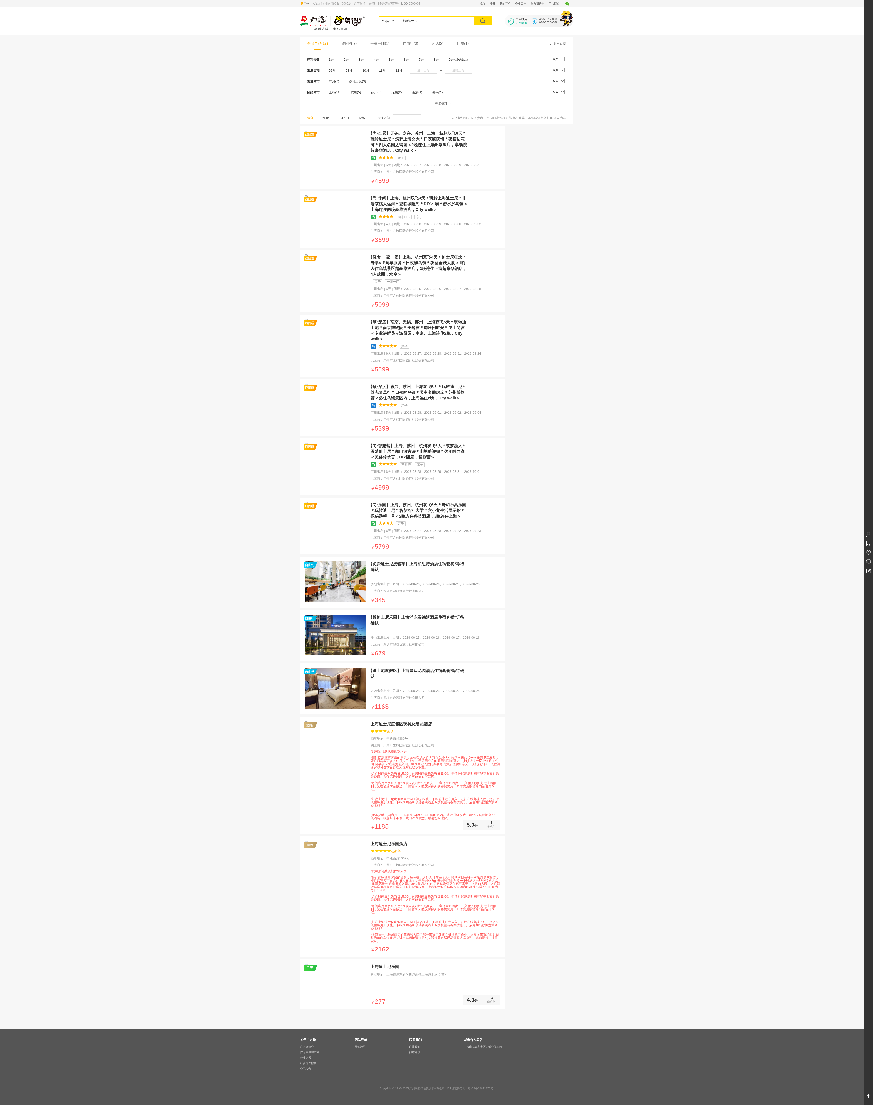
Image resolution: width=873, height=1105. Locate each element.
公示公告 (305, 1068)
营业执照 (305, 1057)
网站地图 (360, 1046)
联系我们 (414, 1046)
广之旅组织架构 (309, 1052)
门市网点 (554, 3)
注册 (492, 3)
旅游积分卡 (537, 3)
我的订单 (505, 3)
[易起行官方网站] (332, 18)
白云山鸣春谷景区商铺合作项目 (483, 1046)
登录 (482, 3)
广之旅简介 (307, 1046)
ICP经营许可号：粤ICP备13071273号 (470, 1088)
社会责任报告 (308, 1063)
